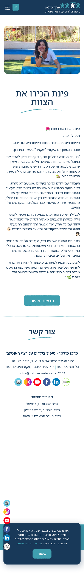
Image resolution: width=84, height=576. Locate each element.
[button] (7, 7)
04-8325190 (14, 367)
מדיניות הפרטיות (29, 543)
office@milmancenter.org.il (37, 373)
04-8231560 (41, 367)
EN (15, 7)
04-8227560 (65, 367)
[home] (62, 7)
